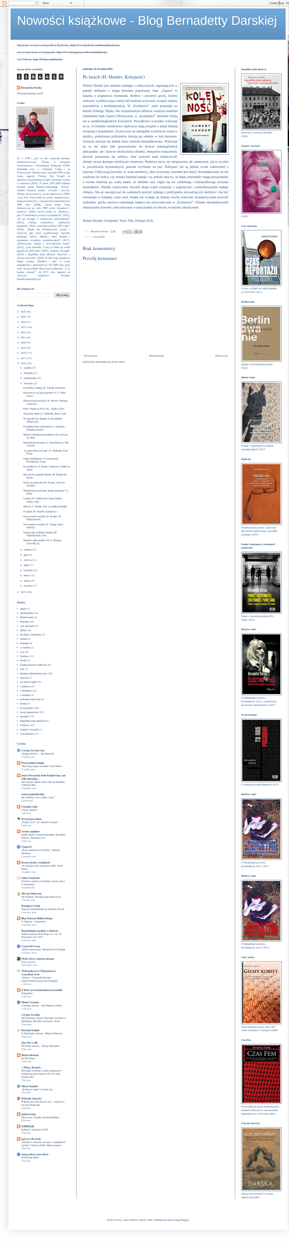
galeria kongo (28, 1114)
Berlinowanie (26, 617)
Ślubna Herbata (30, 1055)
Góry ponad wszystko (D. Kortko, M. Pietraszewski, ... (42, 517)
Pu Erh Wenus (28, 1058)
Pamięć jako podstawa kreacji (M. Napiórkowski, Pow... (40, 534)
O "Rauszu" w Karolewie (33, 921)
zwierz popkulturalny (33, 794)
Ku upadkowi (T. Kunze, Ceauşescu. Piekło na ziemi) (46, 468)
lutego (27, 580)
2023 (23, 327)
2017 (23, 358)
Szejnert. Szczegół (29, 729)
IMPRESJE (27, 1126)
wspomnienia (26, 733)
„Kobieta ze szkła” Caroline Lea (37, 1089)
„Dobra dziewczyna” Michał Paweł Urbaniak (43, 949)
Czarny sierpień (29, 809)
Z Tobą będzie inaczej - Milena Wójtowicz (42, 1033)
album (23, 608)
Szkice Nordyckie (30, 878)
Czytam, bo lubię (30, 1015)
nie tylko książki (28, 681)
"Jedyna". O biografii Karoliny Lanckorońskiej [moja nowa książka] (39, 979)
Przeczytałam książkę (32, 763)
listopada (28, 373)
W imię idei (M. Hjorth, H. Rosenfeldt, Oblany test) (42, 420)
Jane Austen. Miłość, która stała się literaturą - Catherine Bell (43, 783)
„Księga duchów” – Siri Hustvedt (37, 753)
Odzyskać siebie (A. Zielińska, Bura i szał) (44, 413)
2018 (23, 352)
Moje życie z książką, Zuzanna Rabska (40, 1117)
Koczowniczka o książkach (35, 862)
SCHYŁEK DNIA (30, 1157)
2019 (23, 347)
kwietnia (28, 570)
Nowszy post (90, 355)
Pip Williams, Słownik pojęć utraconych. (41, 896)
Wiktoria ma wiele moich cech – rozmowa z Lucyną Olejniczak (43, 1103)
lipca (26, 554)
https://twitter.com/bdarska (48, 59)
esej (22, 651)
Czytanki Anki (29, 806)
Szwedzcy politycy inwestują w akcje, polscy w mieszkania (43, 882)
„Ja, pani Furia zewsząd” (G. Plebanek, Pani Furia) (45, 452)
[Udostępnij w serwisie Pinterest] (141, 232)
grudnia (28, 367)
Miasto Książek (29, 1086)
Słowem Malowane (31, 893)
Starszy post (221, 355)
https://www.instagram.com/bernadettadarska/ (81, 52)
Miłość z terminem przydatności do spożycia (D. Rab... (45, 436)
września (28, 383)
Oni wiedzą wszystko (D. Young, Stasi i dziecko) (43, 526)
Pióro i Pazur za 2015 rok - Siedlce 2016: (44, 408)
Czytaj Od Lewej (30, 946)
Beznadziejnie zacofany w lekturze (39, 931)
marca (27, 575)
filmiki (23, 660)
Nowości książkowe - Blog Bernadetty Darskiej (147, 20)
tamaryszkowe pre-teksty (35, 1154)
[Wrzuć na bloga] (129, 232)
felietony (24, 656)
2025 (23, 316)
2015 (23, 592)
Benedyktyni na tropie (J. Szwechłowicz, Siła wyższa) (46, 444)
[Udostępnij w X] (133, 232)
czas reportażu (27, 625)
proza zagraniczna (29, 712)
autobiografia (26, 613)
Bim (150, 1219)
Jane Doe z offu (29, 1042)
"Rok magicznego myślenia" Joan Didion (41, 766)
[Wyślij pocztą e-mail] (124, 232)
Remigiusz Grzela (30, 906)
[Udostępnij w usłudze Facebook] (137, 232)
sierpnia (28, 549)
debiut (23, 630)
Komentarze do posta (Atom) (110, 361)
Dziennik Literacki (31, 1098)
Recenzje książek (30, 1030)
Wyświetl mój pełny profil (30, 93)
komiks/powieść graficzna (33, 664)
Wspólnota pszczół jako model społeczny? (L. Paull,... (46, 492)
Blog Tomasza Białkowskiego (37, 918)
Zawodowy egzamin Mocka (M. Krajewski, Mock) (45, 476)
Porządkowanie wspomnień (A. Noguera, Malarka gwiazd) (44, 428)
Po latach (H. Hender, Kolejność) (40, 511)
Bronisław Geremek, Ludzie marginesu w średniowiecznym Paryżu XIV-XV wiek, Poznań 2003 (41, 1073)
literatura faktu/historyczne (33, 673)
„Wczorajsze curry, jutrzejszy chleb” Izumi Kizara (42, 867)
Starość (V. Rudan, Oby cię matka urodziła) (45, 506)
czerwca (28, 559)
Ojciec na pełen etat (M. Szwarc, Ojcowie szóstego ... (44, 484)
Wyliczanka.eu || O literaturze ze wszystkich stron (38, 972)
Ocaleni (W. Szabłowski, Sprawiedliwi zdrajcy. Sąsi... (42, 500)
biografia (24, 621)
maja (26, 565)
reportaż (24, 716)
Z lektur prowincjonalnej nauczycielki (41, 990)
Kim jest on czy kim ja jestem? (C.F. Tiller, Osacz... (44, 394)
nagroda (24, 677)
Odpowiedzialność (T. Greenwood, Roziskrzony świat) (40, 460)
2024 (23, 322)
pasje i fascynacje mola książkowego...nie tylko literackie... (43, 777)
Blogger (185, 1219)
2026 (23, 311)
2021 (23, 337)
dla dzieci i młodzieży (30, 634)
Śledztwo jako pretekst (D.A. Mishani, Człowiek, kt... (42, 541)
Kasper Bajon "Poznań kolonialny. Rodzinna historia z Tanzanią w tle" (43, 836)
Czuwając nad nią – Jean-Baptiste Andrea (41, 1005)
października (30, 378)
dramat (23, 638)
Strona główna (156, 355)
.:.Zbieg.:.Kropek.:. (31, 1067)
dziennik (24, 643)
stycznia (28, 585)
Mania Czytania (30, 1002)
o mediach (25, 695)
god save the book (31, 1139)
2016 (23, 363)
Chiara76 (26, 847)
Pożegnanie (27, 993)
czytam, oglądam (30, 831)
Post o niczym (28, 961)
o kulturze (25, 686)
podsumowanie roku (30, 699)
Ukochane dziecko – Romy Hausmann (40, 1045)
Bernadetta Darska (31, 87)
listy (22, 669)
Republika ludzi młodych (32, 720)
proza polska (99, 236)
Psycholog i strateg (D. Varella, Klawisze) (44, 387)
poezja (23, 703)
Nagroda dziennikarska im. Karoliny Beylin (42, 909)
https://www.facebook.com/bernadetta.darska (95, 45)
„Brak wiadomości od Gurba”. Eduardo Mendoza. (40, 851)
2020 (23, 342)
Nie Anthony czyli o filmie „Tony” (38, 797)
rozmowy (25, 725)
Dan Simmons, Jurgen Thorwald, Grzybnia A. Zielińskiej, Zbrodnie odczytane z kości (43, 1019)
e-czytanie (25, 647)
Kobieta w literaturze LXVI (34, 1129)
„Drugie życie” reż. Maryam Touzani (39, 822)
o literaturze (26, 690)
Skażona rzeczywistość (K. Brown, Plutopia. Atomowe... (45, 402)
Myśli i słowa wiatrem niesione (37, 958)
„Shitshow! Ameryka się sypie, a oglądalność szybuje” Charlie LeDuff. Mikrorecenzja (43, 1143)
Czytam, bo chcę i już (32, 750)
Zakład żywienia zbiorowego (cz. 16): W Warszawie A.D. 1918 (41, 935)
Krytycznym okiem (31, 819)
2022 (23, 332)
